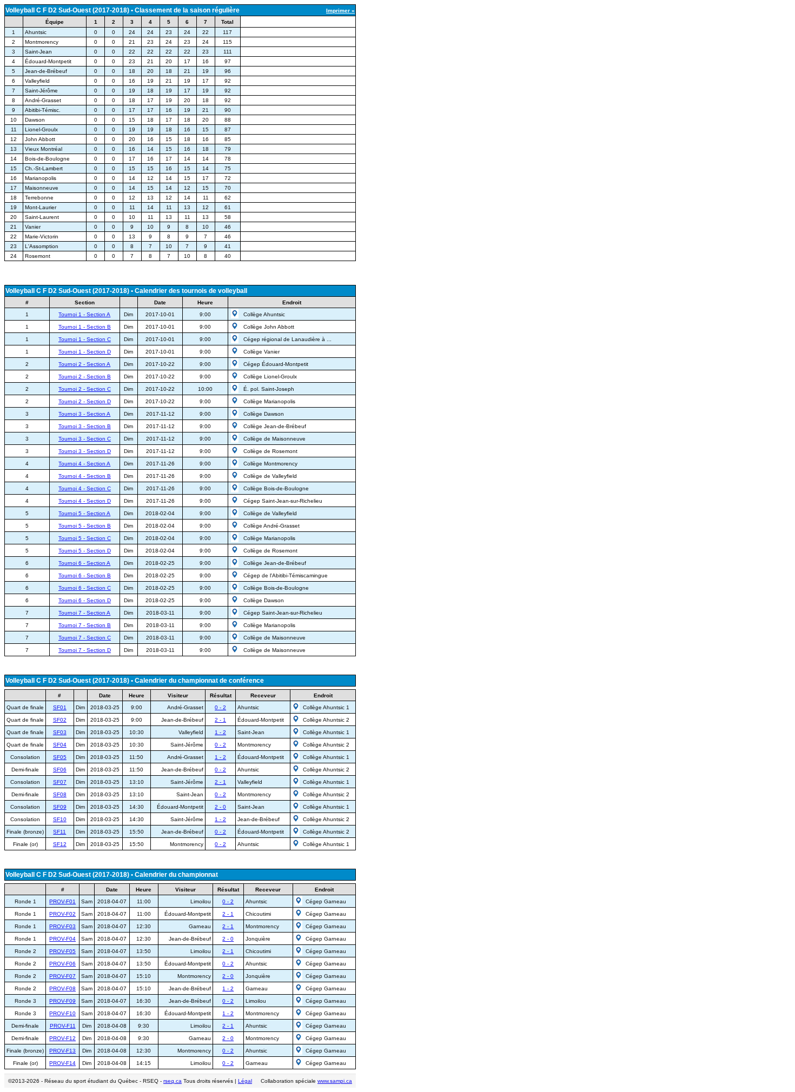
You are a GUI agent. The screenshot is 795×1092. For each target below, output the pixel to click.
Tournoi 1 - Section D (84, 352)
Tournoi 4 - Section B (84, 476)
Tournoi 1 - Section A (84, 314)
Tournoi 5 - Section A (84, 513)
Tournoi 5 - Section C (84, 538)
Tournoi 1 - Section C (84, 339)
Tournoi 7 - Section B (84, 625)
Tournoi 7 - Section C (84, 638)
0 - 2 (220, 707)
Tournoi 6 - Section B (84, 575)
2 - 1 (220, 720)
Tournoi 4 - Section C (84, 488)
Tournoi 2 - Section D (84, 401)
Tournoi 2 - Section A (84, 364)
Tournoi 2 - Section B (84, 376)
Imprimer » (340, 11)
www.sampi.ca (334, 1081)
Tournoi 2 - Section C (84, 389)
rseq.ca (172, 1081)
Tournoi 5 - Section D (84, 551)
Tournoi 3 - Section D (84, 451)
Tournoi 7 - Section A (84, 613)
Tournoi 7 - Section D (84, 650)
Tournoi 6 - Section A (84, 563)
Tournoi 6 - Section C (84, 588)
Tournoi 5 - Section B (84, 526)
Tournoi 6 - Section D (84, 600)
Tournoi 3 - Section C (84, 439)
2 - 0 (220, 807)
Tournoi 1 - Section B (84, 327)
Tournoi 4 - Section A (84, 464)
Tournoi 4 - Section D (84, 501)
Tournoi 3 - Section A (84, 414)
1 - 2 (220, 732)
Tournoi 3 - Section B (84, 426)
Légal (245, 1081)
